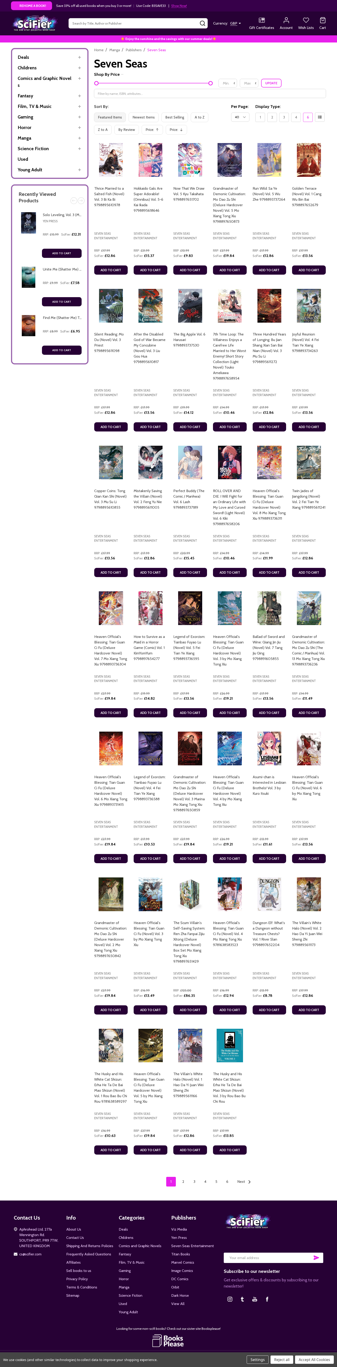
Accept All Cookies (314, 1359)
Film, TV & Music (35, 106)
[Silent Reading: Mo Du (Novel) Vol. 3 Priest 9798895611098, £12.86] (111, 306)
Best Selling (174, 117)
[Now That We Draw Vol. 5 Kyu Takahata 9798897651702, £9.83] (190, 160)
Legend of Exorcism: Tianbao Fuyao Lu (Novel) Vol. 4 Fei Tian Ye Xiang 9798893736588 (150, 788)
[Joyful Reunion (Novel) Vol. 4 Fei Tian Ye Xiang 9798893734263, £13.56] (309, 306)
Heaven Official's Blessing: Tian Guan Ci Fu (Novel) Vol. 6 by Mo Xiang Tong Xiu (307, 788)
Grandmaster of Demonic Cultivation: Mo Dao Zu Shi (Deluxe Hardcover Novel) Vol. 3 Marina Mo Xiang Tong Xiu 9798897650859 (189, 793)
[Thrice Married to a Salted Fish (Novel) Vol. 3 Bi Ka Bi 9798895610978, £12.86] (111, 160)
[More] (80, 57)
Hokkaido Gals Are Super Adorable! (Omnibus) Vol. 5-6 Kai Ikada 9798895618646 (148, 199)
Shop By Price (107, 74)
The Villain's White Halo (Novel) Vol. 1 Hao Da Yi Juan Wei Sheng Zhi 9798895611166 (188, 1085)
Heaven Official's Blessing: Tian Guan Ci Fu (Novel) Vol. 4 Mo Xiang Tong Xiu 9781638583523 (228, 934)
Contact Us (75, 1237)
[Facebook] (267, 1299)
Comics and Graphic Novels (44, 82)
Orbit (175, 1287)
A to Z (199, 117)
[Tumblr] (242, 1299)
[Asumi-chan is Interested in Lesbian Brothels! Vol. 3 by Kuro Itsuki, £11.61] (269, 748)
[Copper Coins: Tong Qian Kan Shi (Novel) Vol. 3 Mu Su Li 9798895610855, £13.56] (111, 462)
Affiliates (73, 1262)
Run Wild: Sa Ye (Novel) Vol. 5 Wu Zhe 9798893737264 (269, 194)
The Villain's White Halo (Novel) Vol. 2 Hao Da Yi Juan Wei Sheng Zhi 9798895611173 (307, 934)
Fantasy (25, 96)
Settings (258, 1359)
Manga (24, 138)
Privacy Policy (77, 1279)
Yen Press (50, 221)
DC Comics (179, 1279)
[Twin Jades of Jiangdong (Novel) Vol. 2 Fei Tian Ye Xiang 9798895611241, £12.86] (309, 462)
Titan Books (180, 1254)
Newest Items (144, 117)
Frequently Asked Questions (88, 1254)
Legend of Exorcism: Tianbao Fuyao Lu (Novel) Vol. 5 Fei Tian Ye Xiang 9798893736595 (189, 647)
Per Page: (240, 106)
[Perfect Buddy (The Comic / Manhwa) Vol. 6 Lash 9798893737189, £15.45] (190, 462)
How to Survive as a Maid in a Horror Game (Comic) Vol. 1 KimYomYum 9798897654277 (149, 647)
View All (178, 1304)
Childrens (27, 67)
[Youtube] (255, 1299)
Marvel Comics (182, 1262)
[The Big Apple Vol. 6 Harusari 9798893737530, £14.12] (190, 306)
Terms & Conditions (81, 1287)
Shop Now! (179, 6)
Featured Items (110, 117)
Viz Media (179, 1229)
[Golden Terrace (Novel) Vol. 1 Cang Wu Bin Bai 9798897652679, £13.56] (309, 160)
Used (23, 159)
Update (271, 83)
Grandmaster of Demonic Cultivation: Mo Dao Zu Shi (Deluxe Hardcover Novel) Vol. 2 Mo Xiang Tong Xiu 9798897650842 (110, 939)
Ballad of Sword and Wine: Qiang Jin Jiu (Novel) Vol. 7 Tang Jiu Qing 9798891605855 (269, 647)
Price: (154, 131)
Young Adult (30, 169)
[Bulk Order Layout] (320, 117)
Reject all (282, 1359)
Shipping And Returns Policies (89, 1246)
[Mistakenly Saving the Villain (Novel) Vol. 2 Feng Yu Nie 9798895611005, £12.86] (150, 462)
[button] (169, 1340)
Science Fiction (33, 148)
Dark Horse (180, 1295)
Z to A (103, 129)
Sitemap (72, 1295)
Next (81, 200)
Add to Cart (61, 253)
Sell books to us (78, 1270)
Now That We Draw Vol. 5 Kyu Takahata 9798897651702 (188, 194)
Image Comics (182, 1270)
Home (99, 50)
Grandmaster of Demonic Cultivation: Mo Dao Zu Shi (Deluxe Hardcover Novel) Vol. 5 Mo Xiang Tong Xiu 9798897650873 (229, 205)
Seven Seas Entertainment (192, 1246)
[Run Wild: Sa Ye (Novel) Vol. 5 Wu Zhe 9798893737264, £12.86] (269, 160)
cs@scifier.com (30, 1254)
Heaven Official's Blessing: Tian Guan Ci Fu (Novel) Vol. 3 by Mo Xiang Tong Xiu (149, 934)
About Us (73, 1229)
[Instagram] (230, 1299)
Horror (24, 127)
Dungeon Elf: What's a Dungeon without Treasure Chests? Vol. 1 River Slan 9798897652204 (269, 934)
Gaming (25, 117)
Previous (73, 200)
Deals (23, 57)
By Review (126, 129)
